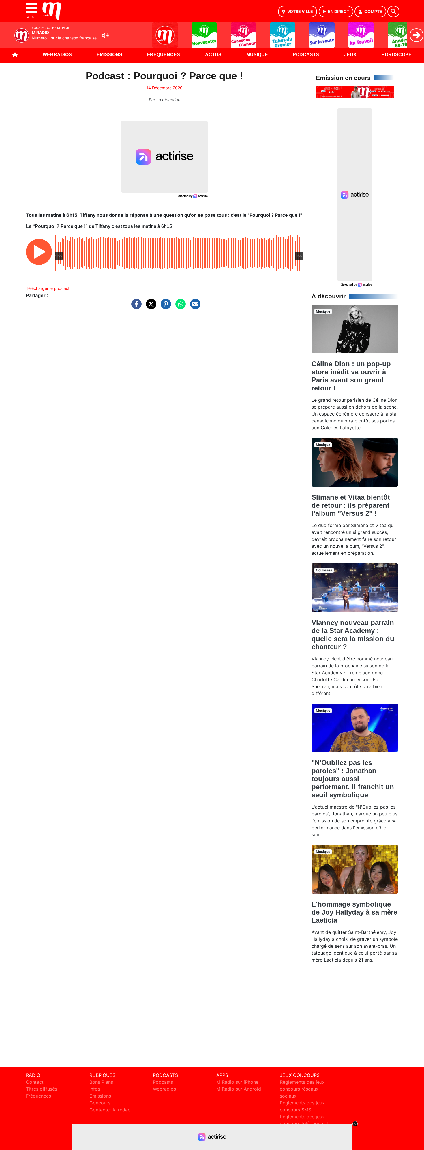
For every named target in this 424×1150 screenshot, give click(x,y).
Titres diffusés (41, 1089)
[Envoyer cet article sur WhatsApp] (179, 307)
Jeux (350, 54)
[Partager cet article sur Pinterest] (164, 307)
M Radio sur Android (238, 1089)
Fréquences (163, 54)
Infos (94, 1089)
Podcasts (306, 54)
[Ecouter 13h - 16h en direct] (355, 92)
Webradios (57, 54)
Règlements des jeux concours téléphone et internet (304, 1123)
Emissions (109, 54)
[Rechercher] (393, 11)
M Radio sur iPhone (237, 1082)
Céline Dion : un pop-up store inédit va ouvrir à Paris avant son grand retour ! (351, 376)
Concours (99, 1103)
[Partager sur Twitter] (149, 307)
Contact (35, 1082)
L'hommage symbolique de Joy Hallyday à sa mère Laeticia (354, 912)
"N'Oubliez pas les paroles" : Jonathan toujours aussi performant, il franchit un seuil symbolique (353, 779)
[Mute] (105, 35)
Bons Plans (101, 1082)
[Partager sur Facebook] (135, 307)
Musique (257, 54)
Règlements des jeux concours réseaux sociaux (302, 1089)
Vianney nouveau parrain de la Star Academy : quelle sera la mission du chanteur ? (353, 635)
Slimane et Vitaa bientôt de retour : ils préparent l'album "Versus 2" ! (351, 505)
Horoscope (396, 54)
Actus (213, 54)
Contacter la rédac (109, 1110)
